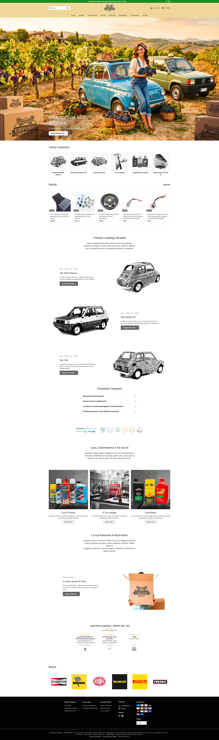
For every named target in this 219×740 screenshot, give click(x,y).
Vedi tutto (166, 184)
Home (73, 15)
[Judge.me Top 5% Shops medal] (139, 430)
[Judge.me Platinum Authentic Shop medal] (110, 430)
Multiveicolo (123, 15)
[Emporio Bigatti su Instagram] (119, 716)
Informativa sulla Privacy (90, 708)
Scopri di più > (68, 521)
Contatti (145, 15)
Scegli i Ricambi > (69, 284)
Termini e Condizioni (89, 705)
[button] (108, 653)
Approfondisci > (71, 594)
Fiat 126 (102, 15)
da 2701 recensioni (108, 630)
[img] (109, 628)
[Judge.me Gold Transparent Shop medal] (125, 430)
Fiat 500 (81, 15)
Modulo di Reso (105, 708)
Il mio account (105, 711)
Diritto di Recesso (106, 705)
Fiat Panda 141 (92, 15)
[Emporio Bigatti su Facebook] (122, 716)
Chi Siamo (68, 705)
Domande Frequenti (71, 708)
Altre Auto (112, 15)
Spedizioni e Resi (70, 711)
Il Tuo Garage (134, 15)
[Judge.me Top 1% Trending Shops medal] (132, 430)
